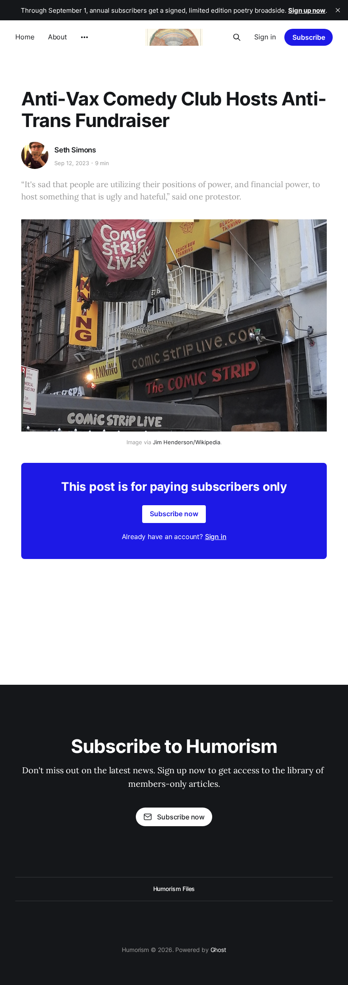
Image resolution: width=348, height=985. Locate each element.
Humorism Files (174, 888)
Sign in (265, 37)
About (57, 37)
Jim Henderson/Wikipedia (186, 442)
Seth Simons (75, 150)
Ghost (218, 949)
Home (24, 37)
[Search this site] (236, 37)
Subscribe (308, 37)
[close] (338, 10)
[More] (84, 37)
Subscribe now (174, 513)
